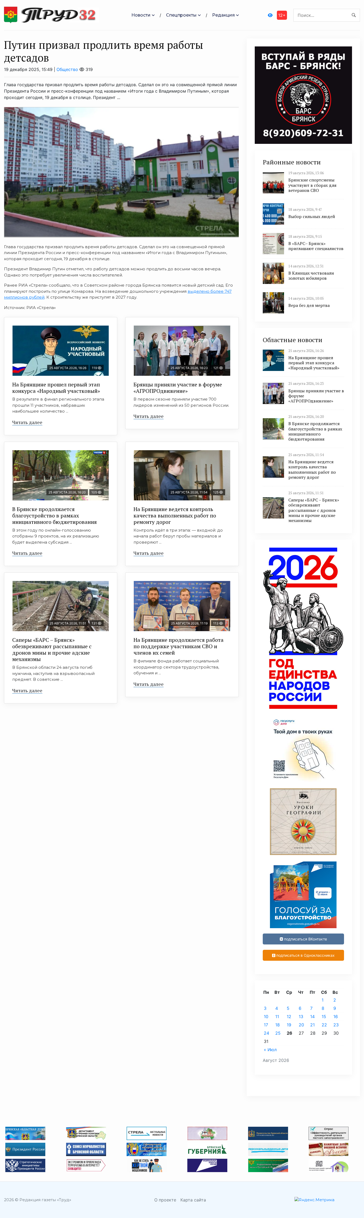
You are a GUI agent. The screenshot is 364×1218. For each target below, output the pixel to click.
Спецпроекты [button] (181, 15)
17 (266, 1024)
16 (335, 1016)
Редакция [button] (223, 15)
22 (324, 1024)
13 (301, 1016)
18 (277, 1024)
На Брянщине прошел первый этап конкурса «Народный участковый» (56, 387)
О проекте (165, 1200)
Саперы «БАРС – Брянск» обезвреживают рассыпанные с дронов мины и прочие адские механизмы (52, 649)
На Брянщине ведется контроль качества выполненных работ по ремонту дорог (175, 515)
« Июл (270, 1049)
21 (312, 1024)
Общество (67, 69)
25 (278, 1033)
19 (289, 1024)
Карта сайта (193, 1200)
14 (312, 1016)
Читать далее (27, 422)
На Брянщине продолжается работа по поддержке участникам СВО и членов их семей (179, 646)
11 (277, 1016)
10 (266, 1016)
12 (289, 1016)
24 (266, 1033)
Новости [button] (141, 15)
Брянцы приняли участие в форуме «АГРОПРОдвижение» (178, 387)
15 (324, 1016)
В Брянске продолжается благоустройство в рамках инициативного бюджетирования (54, 515)
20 (301, 1024)
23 (336, 1024)
